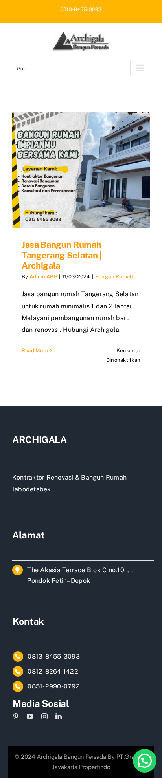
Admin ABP (43, 277)
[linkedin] (58, 716)
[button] (144, 761)
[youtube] (30, 716)
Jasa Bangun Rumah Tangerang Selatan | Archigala (62, 255)
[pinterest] (16, 716)
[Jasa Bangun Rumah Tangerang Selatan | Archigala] (81, 170)
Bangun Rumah (114, 277)
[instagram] (44, 716)
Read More (35, 350)
